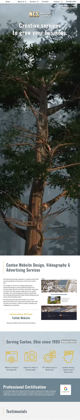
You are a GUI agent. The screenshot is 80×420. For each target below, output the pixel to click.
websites (12, 281)
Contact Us (20, 303)
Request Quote (68, 7)
